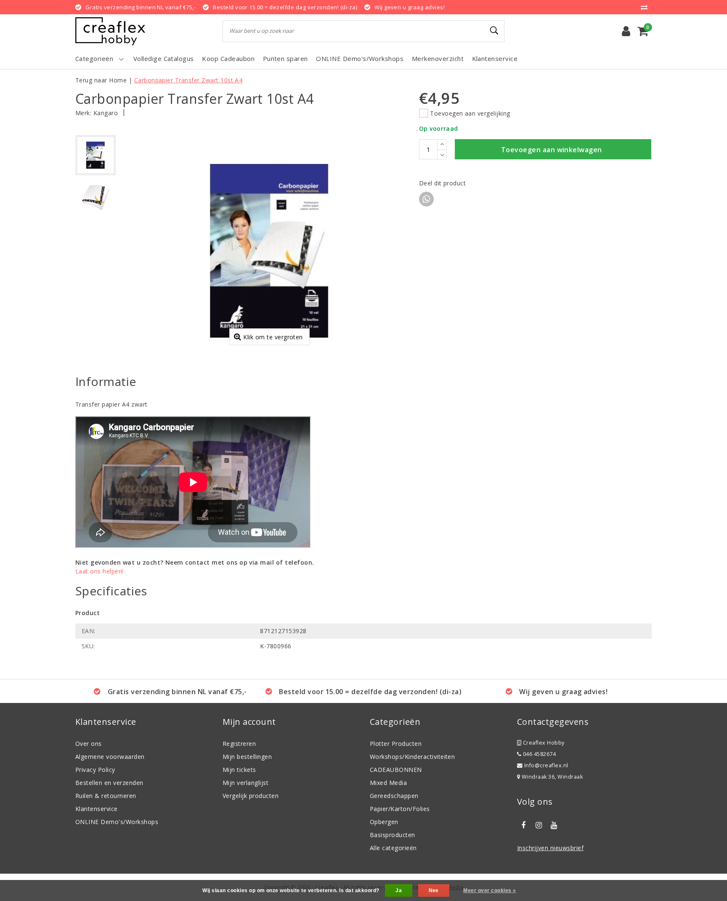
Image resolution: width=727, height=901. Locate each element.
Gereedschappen (394, 796)
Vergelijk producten (251, 796)
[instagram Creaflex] (538, 825)
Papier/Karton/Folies (400, 809)
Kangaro (105, 113)
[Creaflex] (110, 31)
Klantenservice (96, 809)
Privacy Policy (95, 770)
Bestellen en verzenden (109, 783)
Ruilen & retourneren (105, 796)
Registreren (239, 744)
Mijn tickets (239, 770)
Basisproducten (392, 835)
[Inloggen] (626, 31)
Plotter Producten (396, 744)
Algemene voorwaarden (110, 757)
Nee (434, 890)
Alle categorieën (393, 848)
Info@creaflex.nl (546, 765)
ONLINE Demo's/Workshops (116, 822)
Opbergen (384, 822)
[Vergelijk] (646, 7)
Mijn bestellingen (247, 757)
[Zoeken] (494, 30)
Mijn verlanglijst (245, 783)
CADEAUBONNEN (396, 770)
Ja (398, 890)
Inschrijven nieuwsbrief (550, 848)
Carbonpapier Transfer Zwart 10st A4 (188, 80)
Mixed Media (388, 783)
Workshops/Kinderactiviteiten (412, 757)
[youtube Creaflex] (554, 825)
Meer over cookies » (489, 890)
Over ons (88, 744)
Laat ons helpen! (99, 571)
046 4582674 (538, 754)
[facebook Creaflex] (523, 825)
